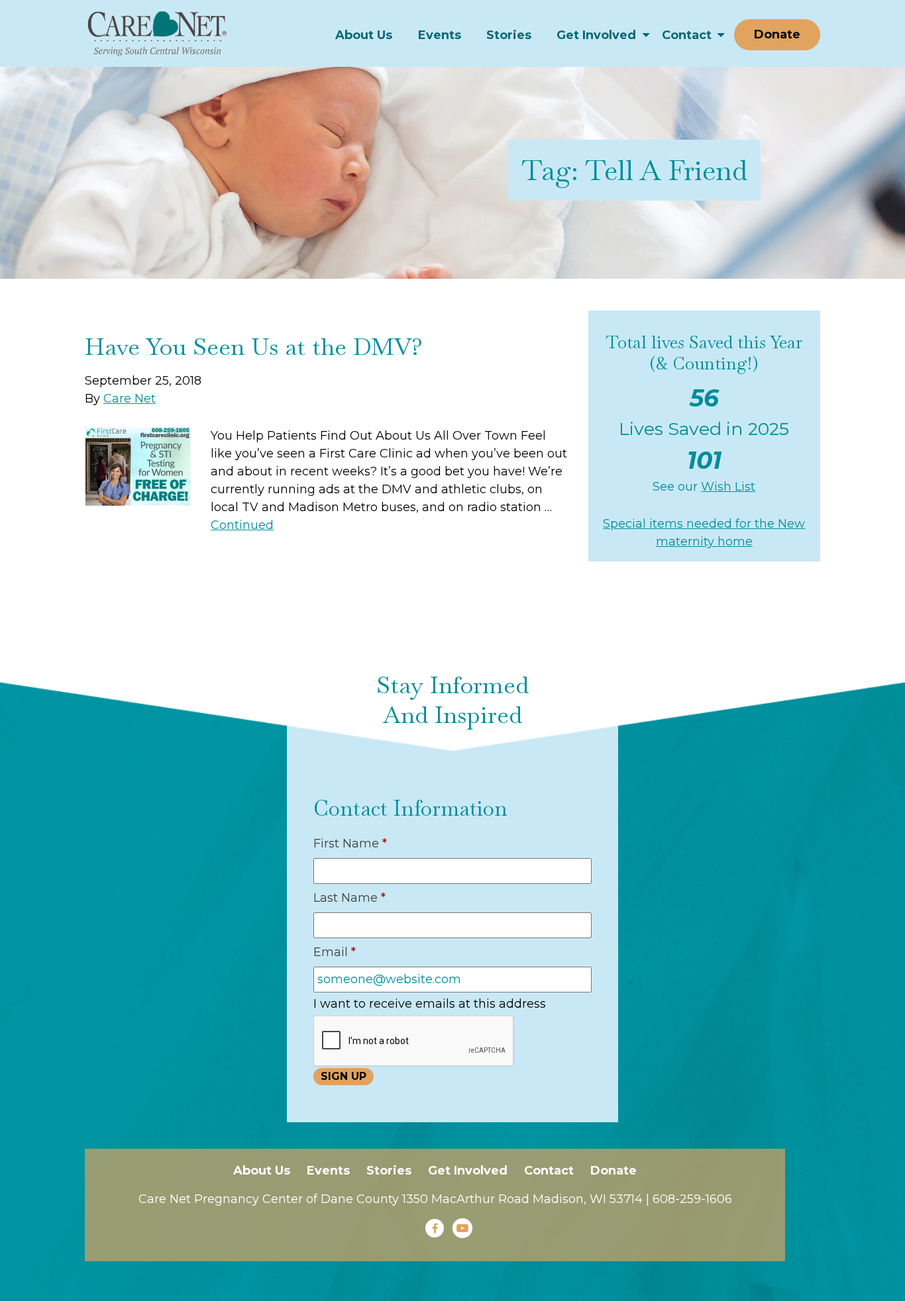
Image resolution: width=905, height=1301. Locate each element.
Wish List (728, 486)
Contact (687, 35)
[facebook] (434, 1228)
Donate (777, 34)
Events (439, 35)
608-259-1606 (692, 1199)
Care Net (129, 398)
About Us (363, 35)
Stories (508, 35)
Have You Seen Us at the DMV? (254, 346)
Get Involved (596, 35)
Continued (242, 525)
